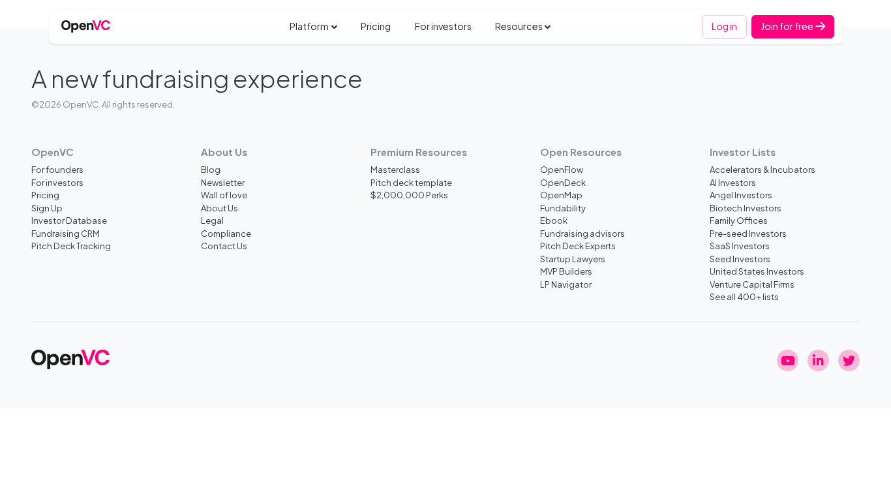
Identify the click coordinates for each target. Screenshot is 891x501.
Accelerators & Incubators (762, 169)
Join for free (788, 26)
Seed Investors (740, 258)
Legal (212, 220)
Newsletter (223, 182)
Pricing (376, 26)
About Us (219, 207)
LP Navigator (566, 284)
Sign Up (47, 207)
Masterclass (395, 169)
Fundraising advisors (582, 233)
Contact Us (224, 245)
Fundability (563, 207)
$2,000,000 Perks (409, 194)
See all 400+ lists (744, 296)
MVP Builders (566, 271)
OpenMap (561, 194)
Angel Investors (741, 194)
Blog (210, 169)
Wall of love (224, 194)
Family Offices (739, 220)
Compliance (226, 233)
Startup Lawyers (572, 258)
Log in (724, 26)
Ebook (553, 220)
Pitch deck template (411, 182)
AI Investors (733, 182)
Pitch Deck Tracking (71, 245)
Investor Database (69, 220)
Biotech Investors (745, 207)
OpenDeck (563, 182)
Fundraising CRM (65, 233)
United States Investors (757, 271)
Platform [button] (309, 26)
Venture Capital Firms (752, 284)
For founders (57, 169)
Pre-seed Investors (748, 233)
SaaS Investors (740, 245)
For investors (443, 26)
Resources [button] (519, 26)
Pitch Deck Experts (578, 245)
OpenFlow (561, 169)
